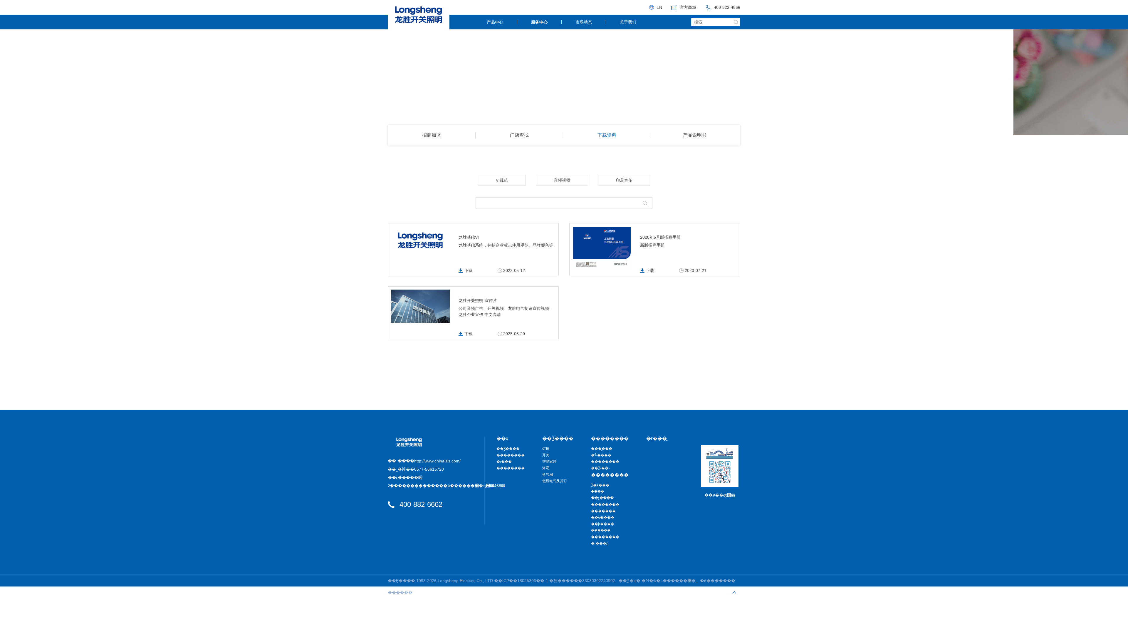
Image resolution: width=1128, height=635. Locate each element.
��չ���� (602, 498)
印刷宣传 (624, 180)
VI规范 (502, 180)
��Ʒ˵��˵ (600, 468)
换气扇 (547, 474)
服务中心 (539, 22)
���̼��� (601, 448)
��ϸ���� (602, 524)
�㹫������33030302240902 (582, 580)
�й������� (717, 580)
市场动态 (583, 22)
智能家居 (549, 461)
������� (603, 511)
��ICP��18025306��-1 (521, 580)
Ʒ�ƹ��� (600, 485)
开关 (545, 455)
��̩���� (400, 592)
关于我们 (628, 22)
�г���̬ (504, 461)
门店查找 (519, 135)
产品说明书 (694, 135)
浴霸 (545, 468)
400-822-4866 (727, 7)
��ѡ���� (602, 517)
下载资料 (606, 135)
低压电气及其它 (554, 481)
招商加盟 (431, 135)
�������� (510, 455)
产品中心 (495, 22)
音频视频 (562, 180)
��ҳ (502, 438)
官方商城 (688, 7)
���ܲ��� (600, 530)
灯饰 (545, 448)
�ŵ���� (601, 455)
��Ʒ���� (508, 448)
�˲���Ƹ (599, 543)
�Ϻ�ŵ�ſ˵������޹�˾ (669, 580)
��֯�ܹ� (597, 491)
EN (659, 7)
